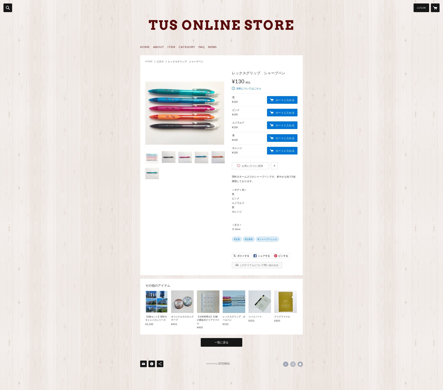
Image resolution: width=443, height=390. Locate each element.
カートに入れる (285, 99)
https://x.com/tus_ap (285, 364)
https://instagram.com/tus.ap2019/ (293, 364)
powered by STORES (218, 363)
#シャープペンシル (267, 239)
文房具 (160, 61)
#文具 (237, 239)
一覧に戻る (221, 342)
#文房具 (249, 239)
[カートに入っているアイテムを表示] (435, 7)
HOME (145, 46)
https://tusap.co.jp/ (300, 364)
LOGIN (421, 7)
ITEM (171, 46)
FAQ (201, 46)
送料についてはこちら (248, 88)
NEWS (212, 46)
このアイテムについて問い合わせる (259, 265)
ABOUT (158, 46)
